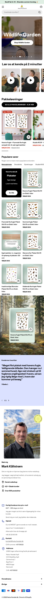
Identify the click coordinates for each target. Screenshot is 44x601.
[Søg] (39, 12)
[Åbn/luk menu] (3, 7)
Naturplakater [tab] (7, 164)
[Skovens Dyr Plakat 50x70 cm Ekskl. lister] (32, 241)
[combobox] (22, 12)
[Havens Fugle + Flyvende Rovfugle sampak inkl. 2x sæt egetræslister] (17, 125)
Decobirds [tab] (18, 164)
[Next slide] (31, 56)
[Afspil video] (11, 80)
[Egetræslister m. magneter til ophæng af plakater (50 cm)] (11, 241)
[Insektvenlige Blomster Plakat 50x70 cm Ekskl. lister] (11, 274)
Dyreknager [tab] (28, 164)
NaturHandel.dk (12, 597)
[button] (15, 56)
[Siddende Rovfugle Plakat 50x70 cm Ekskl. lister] (32, 274)
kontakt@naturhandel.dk (14, 541)
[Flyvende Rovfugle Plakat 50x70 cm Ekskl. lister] (11, 209)
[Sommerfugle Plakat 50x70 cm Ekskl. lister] (32, 209)
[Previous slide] (12, 56)
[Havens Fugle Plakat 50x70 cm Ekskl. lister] (32, 178)
